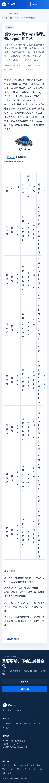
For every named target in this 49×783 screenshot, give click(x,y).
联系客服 (24, 681)
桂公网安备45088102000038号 (15, 747)
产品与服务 (7, 723)
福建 (41, 769)
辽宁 (24, 769)
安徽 (26, 765)
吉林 (18, 769)
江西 (3, 773)
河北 (32, 765)
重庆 (15, 765)
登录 (35, 4)
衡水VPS (11, 157)
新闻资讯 (12, 13)
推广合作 (37, 723)
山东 (9, 773)
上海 (3, 765)
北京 (9, 765)
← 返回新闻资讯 (11, 638)
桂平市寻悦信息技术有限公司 (14, 741)
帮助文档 (27, 723)
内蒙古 (4, 769)
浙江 (36, 769)
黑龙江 (12, 769)
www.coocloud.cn (13, 161)
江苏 (30, 769)
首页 (3, 13)
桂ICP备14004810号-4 (11, 744)
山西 (38, 765)
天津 (21, 765)
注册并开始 (24, 689)
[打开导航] (44, 4)
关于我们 (6, 728)
